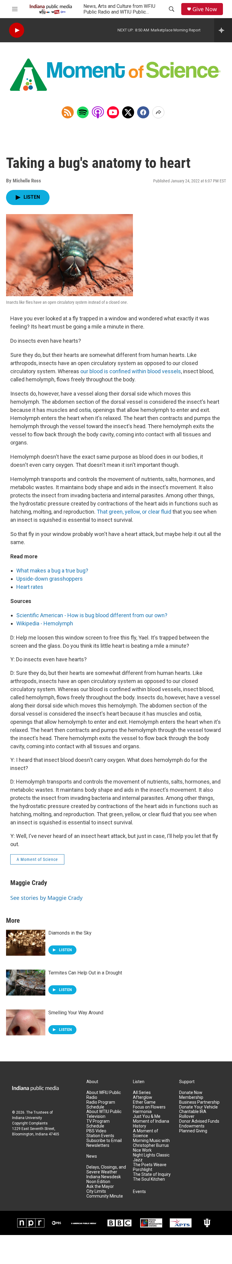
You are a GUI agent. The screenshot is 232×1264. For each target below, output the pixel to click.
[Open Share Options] (158, 112)
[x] (128, 112)
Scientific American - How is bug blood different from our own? (91, 615)
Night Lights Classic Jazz (151, 1157)
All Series (142, 1092)
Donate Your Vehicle (198, 1107)
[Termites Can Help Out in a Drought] (25, 983)
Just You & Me (146, 1116)
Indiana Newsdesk (103, 1177)
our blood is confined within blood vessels (130, 371)
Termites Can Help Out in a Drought (85, 973)
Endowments (192, 1126)
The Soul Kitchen (149, 1179)
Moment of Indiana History (151, 1123)
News (91, 1156)
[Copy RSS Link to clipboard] (68, 112)
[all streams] (223, 30)
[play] (16, 30)
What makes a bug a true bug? (52, 570)
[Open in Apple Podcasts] (98, 112)
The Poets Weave (149, 1165)
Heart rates (29, 587)
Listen (138, 1082)
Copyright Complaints (30, 1123)
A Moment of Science (37, 859)
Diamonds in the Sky (70, 933)
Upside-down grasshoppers (49, 579)
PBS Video (96, 1131)
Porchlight (142, 1169)
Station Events (100, 1136)
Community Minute (104, 1196)
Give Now (204, 9)
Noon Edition (98, 1181)
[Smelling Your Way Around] (25, 1022)
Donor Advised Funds (199, 1121)
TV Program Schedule (98, 1123)
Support (187, 1082)
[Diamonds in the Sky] (25, 943)
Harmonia (142, 1111)
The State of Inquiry (152, 1174)
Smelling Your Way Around (75, 1012)
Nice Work (142, 1150)
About (92, 1082)
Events (139, 1191)
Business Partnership (199, 1102)
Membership (191, 1097)
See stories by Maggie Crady (46, 897)
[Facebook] (143, 112)
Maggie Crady (28, 883)
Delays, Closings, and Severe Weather (106, 1169)
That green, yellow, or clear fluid (134, 511)
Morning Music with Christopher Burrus (151, 1143)
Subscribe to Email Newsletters (104, 1143)
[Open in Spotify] (83, 112)
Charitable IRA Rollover (192, 1114)
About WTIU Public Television (103, 1114)
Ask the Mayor (100, 1186)
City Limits (96, 1191)
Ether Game (144, 1102)
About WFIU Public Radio (103, 1095)
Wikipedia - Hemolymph (44, 623)
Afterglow (142, 1097)
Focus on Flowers (149, 1107)
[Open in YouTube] (113, 112)
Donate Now (190, 1092)
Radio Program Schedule (100, 1104)
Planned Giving (193, 1131)
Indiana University (27, 1118)
